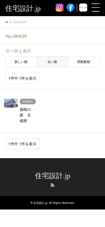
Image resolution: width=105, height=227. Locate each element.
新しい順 (21, 61)
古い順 (52, 61)
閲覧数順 (83, 61)
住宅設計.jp (52, 176)
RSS (52, 185)
